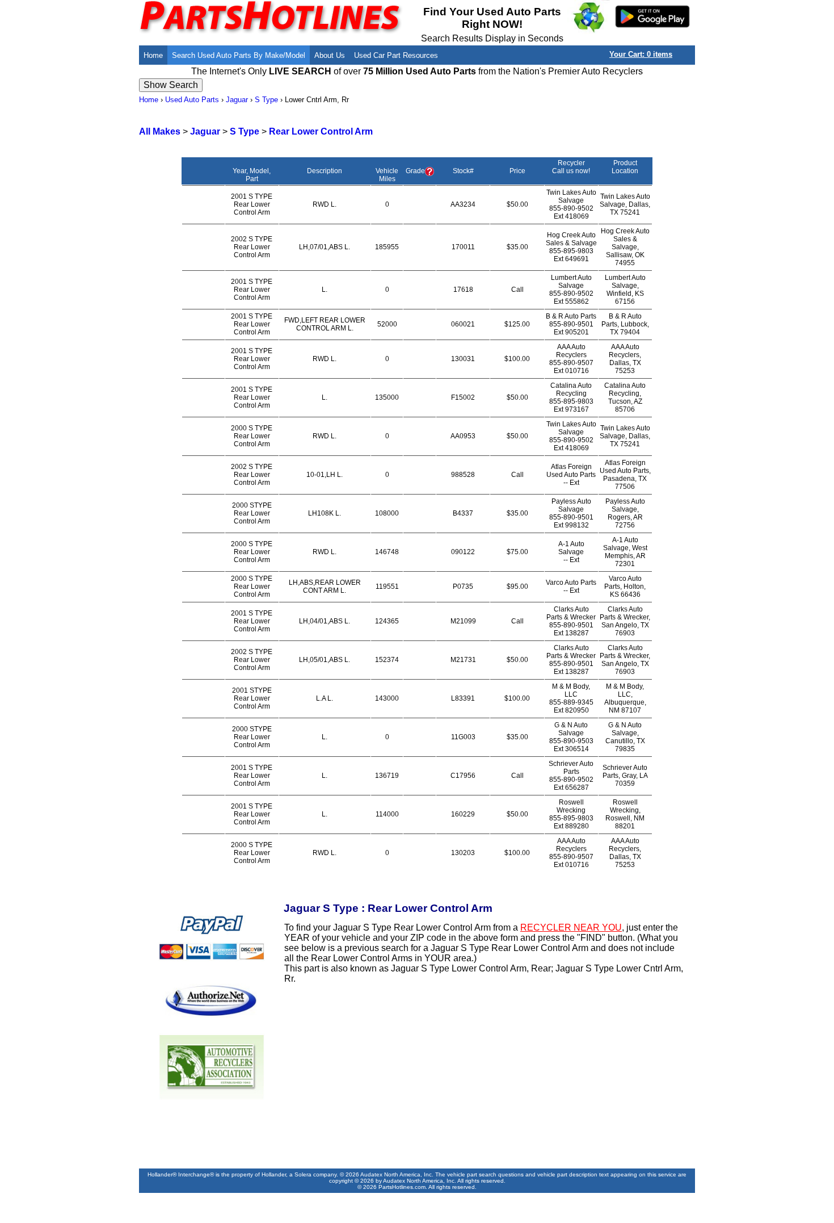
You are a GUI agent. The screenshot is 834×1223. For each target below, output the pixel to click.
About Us (329, 55)
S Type (266, 99)
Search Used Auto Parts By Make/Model (238, 55)
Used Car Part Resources (396, 55)
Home (153, 55)
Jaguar (237, 99)
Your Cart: (640, 54)
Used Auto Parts (192, 99)
